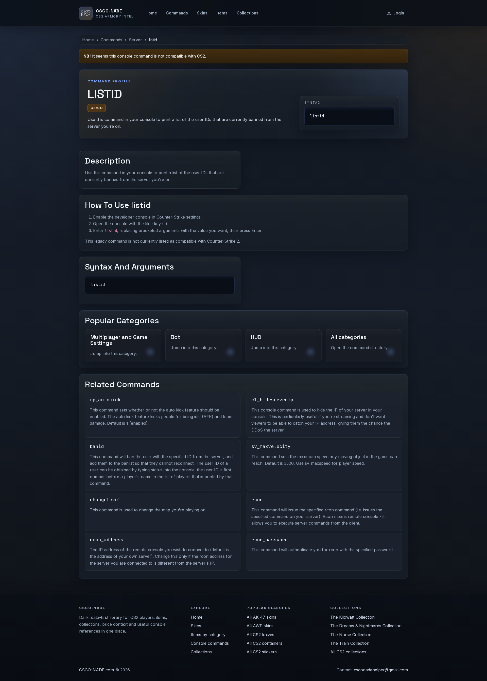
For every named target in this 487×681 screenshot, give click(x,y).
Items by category (208, 634)
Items (222, 13)
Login (398, 13)
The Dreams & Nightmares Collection (366, 625)
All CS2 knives (260, 634)
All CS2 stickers (262, 651)
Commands (177, 13)
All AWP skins (260, 625)
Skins (202, 13)
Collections (247, 13)
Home (151, 13)
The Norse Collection (350, 634)
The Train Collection (349, 643)
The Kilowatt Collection (352, 617)
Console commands (210, 643)
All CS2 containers (264, 643)
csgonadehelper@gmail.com (381, 669)
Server (135, 39)
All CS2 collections (348, 651)
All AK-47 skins (261, 617)
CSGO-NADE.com (96, 669)
